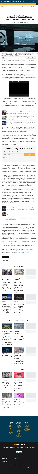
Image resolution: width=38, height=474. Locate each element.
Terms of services (14, 157)
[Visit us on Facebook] (10, 1)
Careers (28, 462)
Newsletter (34, 57)
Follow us (29, 57)
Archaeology (10, 4)
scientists (30, 176)
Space (30, 4)
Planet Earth (25, 4)
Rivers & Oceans (21, 15)
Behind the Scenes (5, 257)
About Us (28, 457)
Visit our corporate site (22, 448)
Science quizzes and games (27, 426)
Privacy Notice (31, 157)
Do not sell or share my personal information (30, 466)
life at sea (17, 176)
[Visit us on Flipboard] (16, 1)
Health (15, 4)
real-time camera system (30, 127)
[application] (19, 88)
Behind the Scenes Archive (24, 252)
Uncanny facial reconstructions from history (19, 439)
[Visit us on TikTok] (18, 1)
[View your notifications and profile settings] (33, 1)
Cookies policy (29, 459)
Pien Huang (13, 22)
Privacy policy (17, 459)
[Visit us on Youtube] (15, 1)
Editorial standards (7, 464)
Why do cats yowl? (25, 6)
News (27, 22)
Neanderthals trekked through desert (12, 6)
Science (19, 4)
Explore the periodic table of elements (19, 435)
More (34, 4)
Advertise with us (6, 462)
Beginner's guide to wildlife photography (27, 429)
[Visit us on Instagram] (13, 1)
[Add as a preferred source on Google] (19, 452)
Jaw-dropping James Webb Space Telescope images (19, 427)
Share (4, 57)
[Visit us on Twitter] (11, 1)
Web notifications (18, 462)
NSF (3, 250)
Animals (4, 4)
